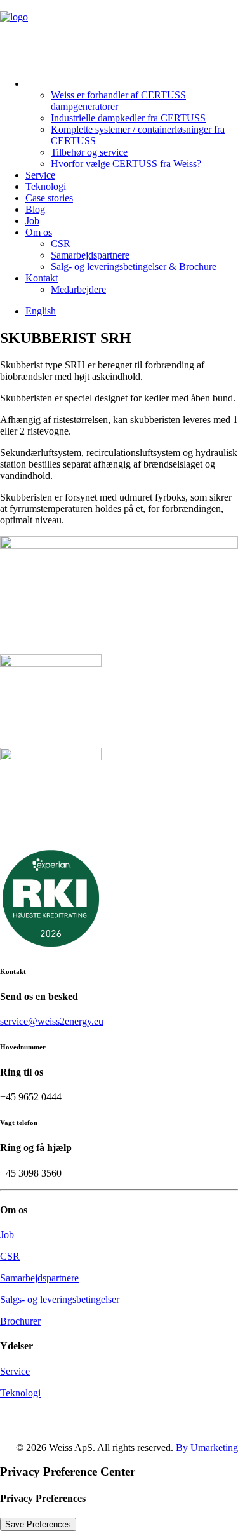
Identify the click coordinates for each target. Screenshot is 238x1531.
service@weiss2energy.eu (51, 1021)
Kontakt (41, 278)
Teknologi (45, 186)
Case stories (49, 197)
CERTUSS (50, 79)
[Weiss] (119, 30)
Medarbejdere (78, 289)
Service (40, 175)
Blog (35, 209)
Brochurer (20, 1321)
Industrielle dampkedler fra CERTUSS (128, 117)
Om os (38, 232)
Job (32, 220)
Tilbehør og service (89, 152)
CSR (60, 243)
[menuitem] (131, 120)
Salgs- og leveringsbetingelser (59, 1299)
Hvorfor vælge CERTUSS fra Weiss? (126, 163)
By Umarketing (207, 1447)
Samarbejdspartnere (90, 255)
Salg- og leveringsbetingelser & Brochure (133, 266)
